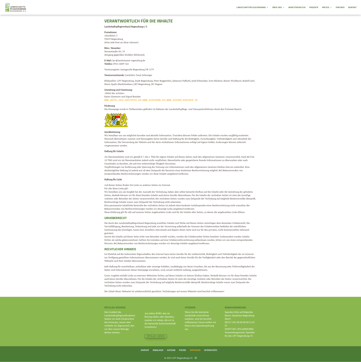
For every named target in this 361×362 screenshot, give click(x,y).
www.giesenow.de (154, 100)
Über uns (277, 7)
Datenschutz (210, 350)
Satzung (171, 350)
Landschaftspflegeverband (251, 7)
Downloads (158, 350)
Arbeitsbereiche (297, 7)
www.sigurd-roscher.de (182, 100)
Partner (340, 7)
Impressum (195, 350)
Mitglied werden (156, 336)
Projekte (313, 7)
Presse (325, 7)
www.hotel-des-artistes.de (122, 100)
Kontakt (352, 7)
